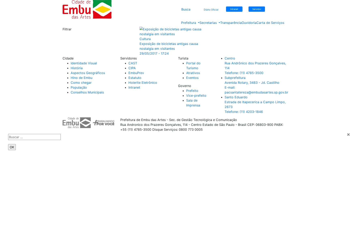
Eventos (192, 78)
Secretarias (209, 23)
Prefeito (192, 91)
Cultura (145, 39)
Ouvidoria (249, 23)
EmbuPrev (136, 73)
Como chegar (81, 83)
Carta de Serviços (270, 23)
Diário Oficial (211, 9)
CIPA (132, 68)
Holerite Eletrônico (142, 83)
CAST (132, 63)
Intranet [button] (234, 9)
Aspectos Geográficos (88, 73)
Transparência (231, 23)
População (79, 87)
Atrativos (193, 73)
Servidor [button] (256, 9)
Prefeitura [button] (189, 23)
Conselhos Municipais (87, 92)
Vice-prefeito (196, 95)
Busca (185, 9)
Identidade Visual (84, 63)
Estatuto (134, 78)
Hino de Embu (81, 78)
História (77, 68)
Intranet (134, 87)
